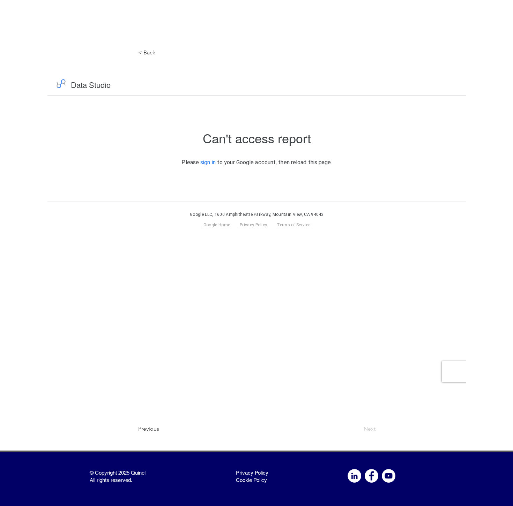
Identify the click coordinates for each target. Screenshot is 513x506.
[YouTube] (388, 476)
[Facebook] (371, 476)
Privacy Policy (252, 473)
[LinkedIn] (354, 476)
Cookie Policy (251, 480)
